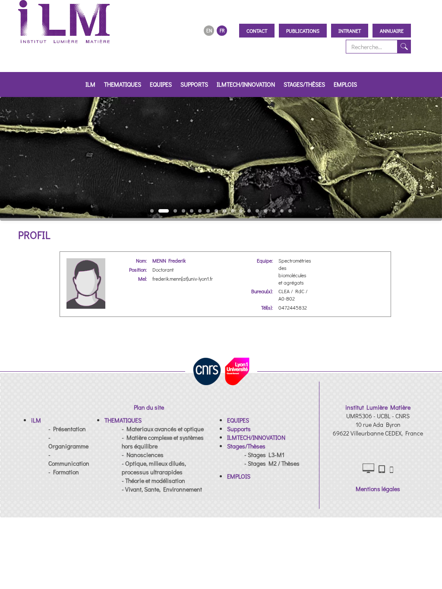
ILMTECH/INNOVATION (246, 84)
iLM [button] (90, 84)
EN (209, 30)
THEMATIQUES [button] (122, 84)
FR (222, 30)
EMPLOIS (345, 84)
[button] (36, 420)
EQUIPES (161, 84)
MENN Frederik (169, 260)
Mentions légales (378, 489)
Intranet (349, 30)
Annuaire (392, 30)
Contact (256, 30)
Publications (302, 30)
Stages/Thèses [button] (304, 84)
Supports (194, 84)
